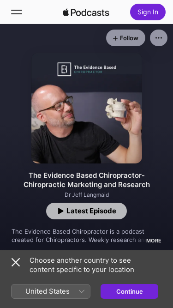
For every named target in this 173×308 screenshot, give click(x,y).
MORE (153, 240)
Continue (129, 291)
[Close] (16, 262)
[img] (86, 12)
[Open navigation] (16, 12)
